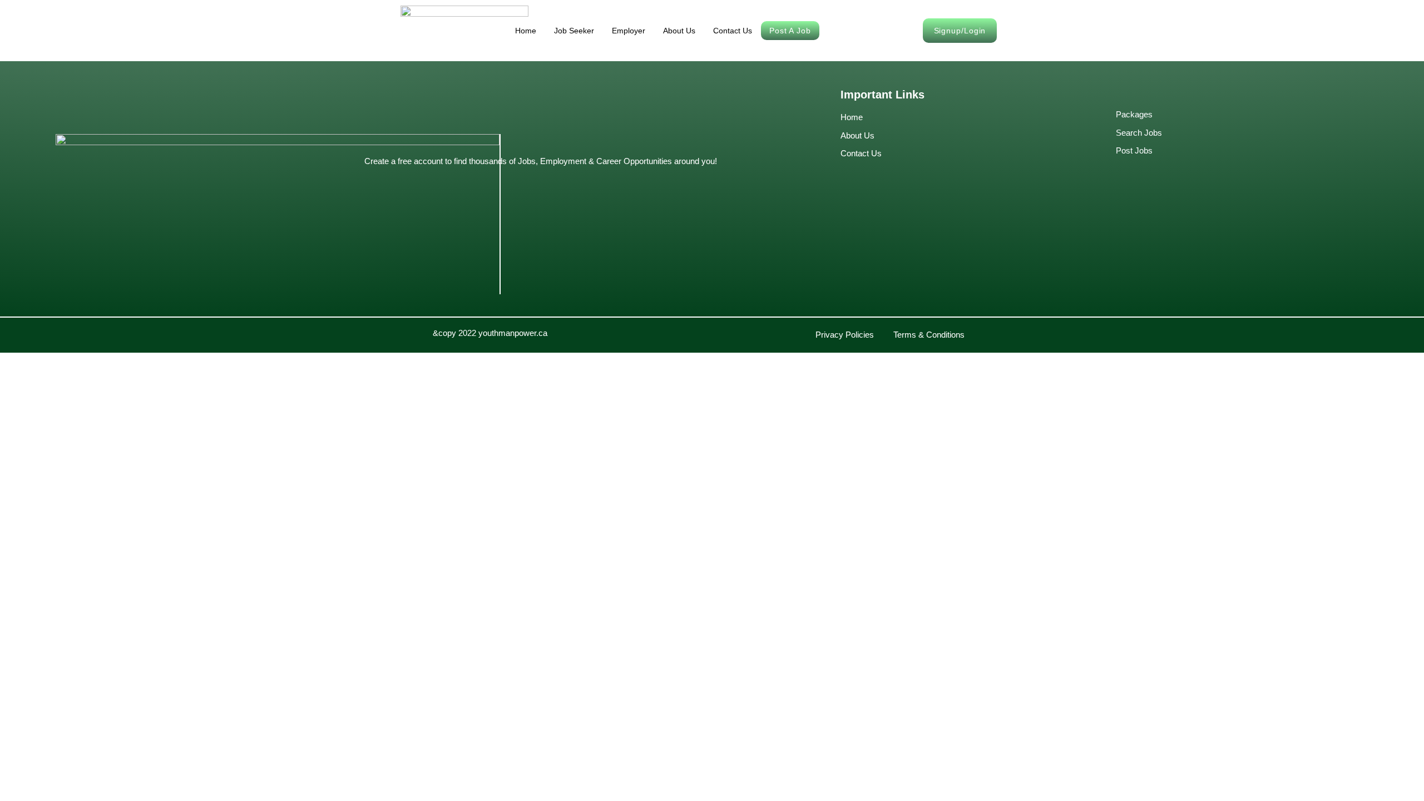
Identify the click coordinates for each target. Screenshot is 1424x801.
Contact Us (732, 30)
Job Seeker (574, 30)
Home (525, 30)
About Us (679, 30)
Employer (628, 30)
